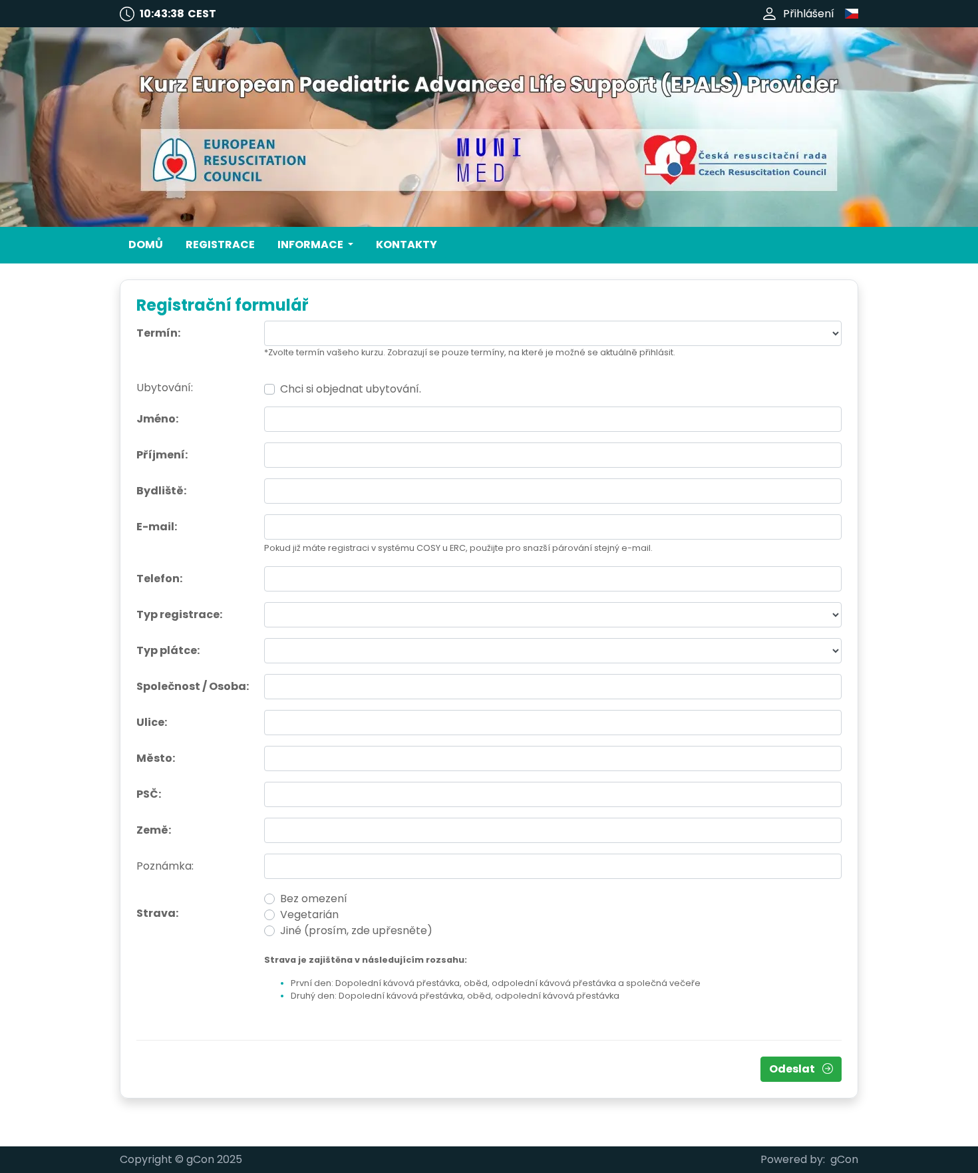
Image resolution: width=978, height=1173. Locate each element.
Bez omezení (313, 898)
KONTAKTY (406, 244)
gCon (844, 1159)
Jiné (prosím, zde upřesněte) (356, 930)
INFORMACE (311, 244)
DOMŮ (145, 244)
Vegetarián (309, 914)
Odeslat (793, 1069)
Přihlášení (808, 13)
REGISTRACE (220, 244)
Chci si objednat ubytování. (350, 389)
